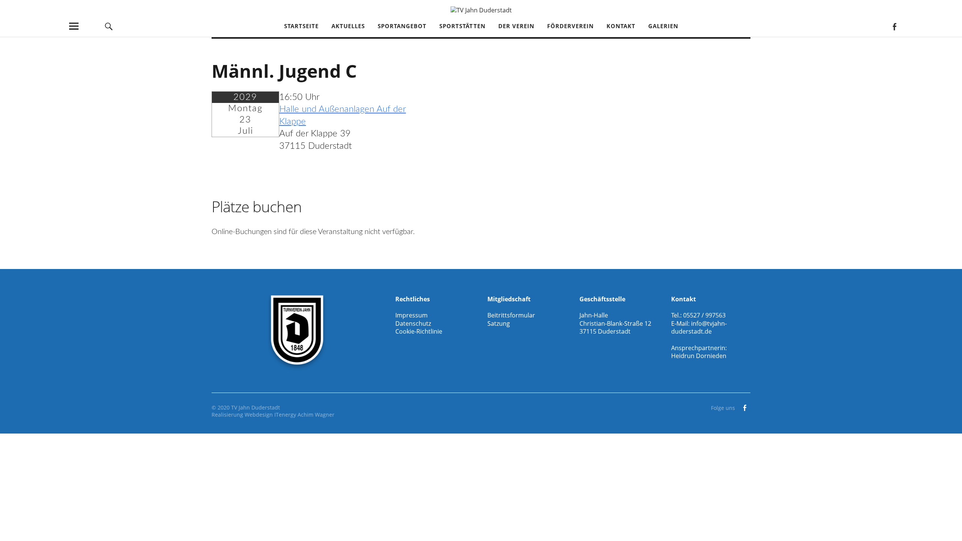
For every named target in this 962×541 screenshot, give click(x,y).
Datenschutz (413, 323)
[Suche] (109, 26)
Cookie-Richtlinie (418, 331)
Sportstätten (462, 26)
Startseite (301, 26)
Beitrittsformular (511, 315)
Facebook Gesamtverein (894, 26)
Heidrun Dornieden (698, 356)
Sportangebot (402, 26)
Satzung (498, 323)
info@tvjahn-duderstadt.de (699, 327)
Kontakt (621, 26)
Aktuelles (348, 26)
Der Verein (516, 26)
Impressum (411, 315)
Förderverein (570, 26)
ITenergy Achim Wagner (304, 414)
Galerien (663, 26)
